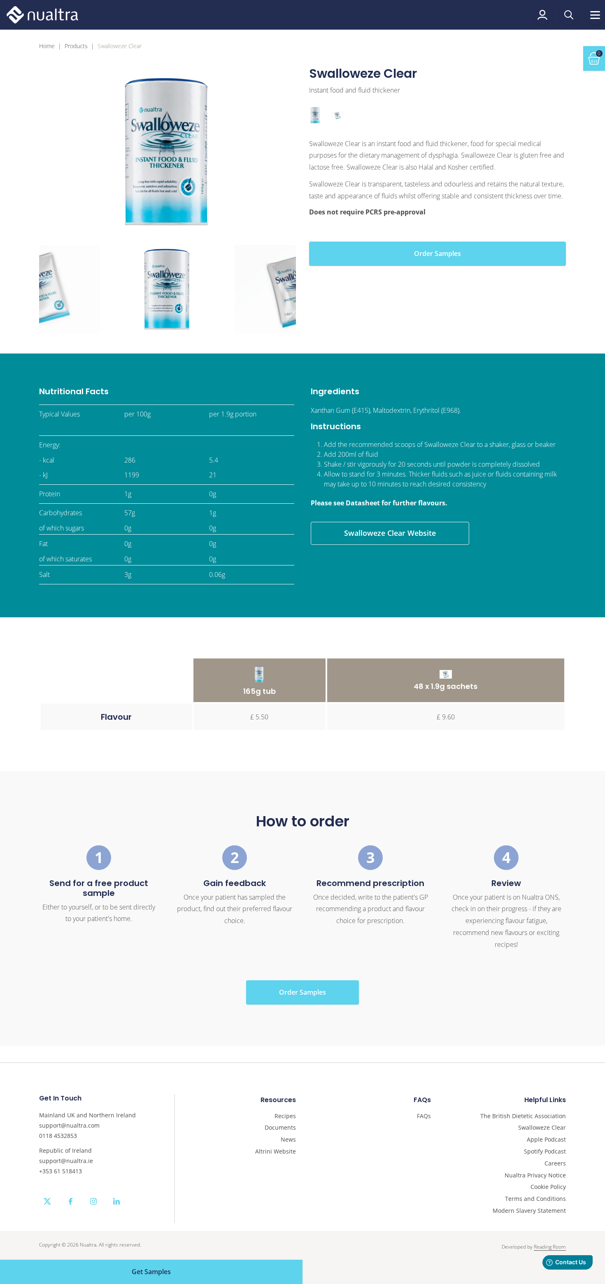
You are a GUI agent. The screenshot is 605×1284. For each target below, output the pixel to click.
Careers (555, 1163)
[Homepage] (42, 14)
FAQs (424, 1116)
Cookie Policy (548, 1187)
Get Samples (151, 1271)
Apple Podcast (546, 1139)
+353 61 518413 (60, 1171)
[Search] (569, 15)
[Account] (542, 15)
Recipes (285, 1116)
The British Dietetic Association (523, 1116)
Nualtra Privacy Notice (535, 1175)
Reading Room (550, 1246)
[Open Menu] (595, 15)
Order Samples (437, 253)
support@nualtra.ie (66, 1161)
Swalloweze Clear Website (390, 533)
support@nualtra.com (69, 1125)
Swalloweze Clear (542, 1127)
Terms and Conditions (535, 1199)
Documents (280, 1127)
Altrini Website (275, 1151)
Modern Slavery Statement (529, 1210)
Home (47, 46)
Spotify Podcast (545, 1151)
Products (76, 46)
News (288, 1139)
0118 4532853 (58, 1136)
